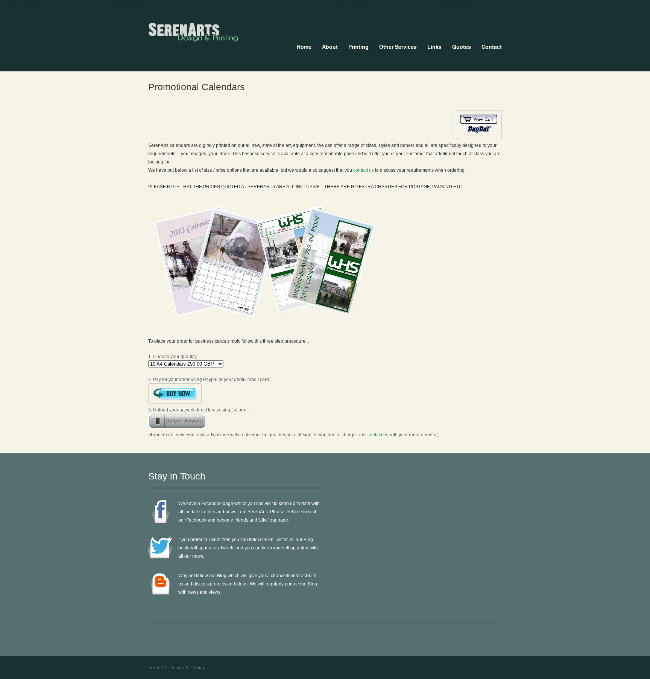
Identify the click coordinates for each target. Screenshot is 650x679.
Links (434, 46)
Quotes (461, 46)
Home (304, 46)
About (330, 46)
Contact (491, 46)
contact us (363, 170)
